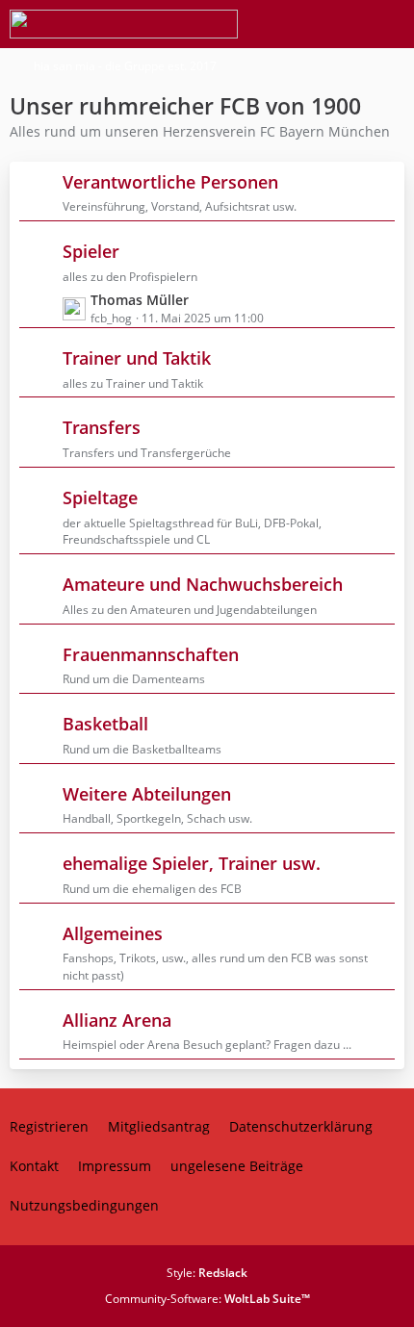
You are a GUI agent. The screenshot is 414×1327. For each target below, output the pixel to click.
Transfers (102, 427)
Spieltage (100, 497)
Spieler (91, 251)
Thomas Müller (140, 300)
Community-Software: (207, 1298)
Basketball (105, 723)
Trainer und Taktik (137, 358)
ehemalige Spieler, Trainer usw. (192, 863)
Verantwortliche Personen (170, 181)
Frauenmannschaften (151, 654)
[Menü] (389, 24)
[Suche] (292, 24)
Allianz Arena (117, 1020)
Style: (207, 1272)
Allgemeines (113, 933)
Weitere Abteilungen (147, 793)
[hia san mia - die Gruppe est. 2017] (124, 24)
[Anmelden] (341, 24)
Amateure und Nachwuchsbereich (203, 584)
